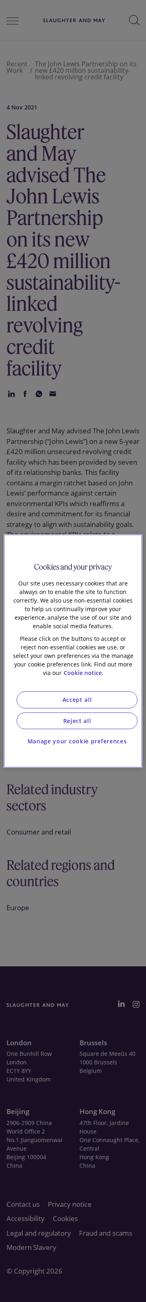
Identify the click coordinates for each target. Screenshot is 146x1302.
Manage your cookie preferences (77, 741)
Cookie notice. (83, 673)
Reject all (77, 721)
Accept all (77, 699)
